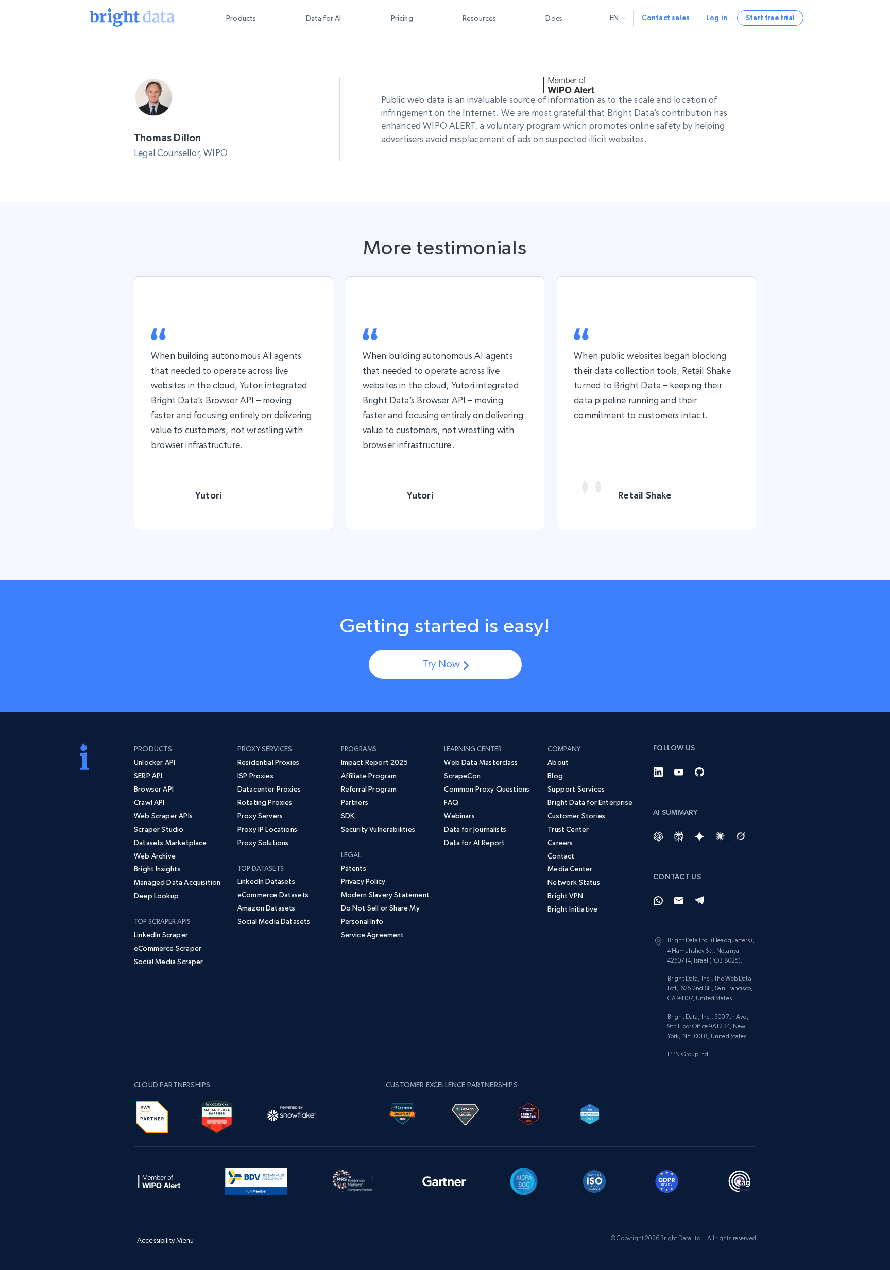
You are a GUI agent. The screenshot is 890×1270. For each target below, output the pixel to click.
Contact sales (666, 17)
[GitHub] (699, 772)
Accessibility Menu (165, 1240)
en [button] (614, 17)
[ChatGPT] (658, 836)
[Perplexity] (679, 836)
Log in (716, 17)
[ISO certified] (594, 1180)
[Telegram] (699, 900)
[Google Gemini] (699, 836)
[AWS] (152, 1115)
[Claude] (720, 836)
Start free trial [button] (770, 17)
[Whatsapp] (658, 900)
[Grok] (740, 836)
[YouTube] (679, 772)
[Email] (679, 900)
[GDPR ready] (667, 1180)
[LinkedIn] (658, 772)
